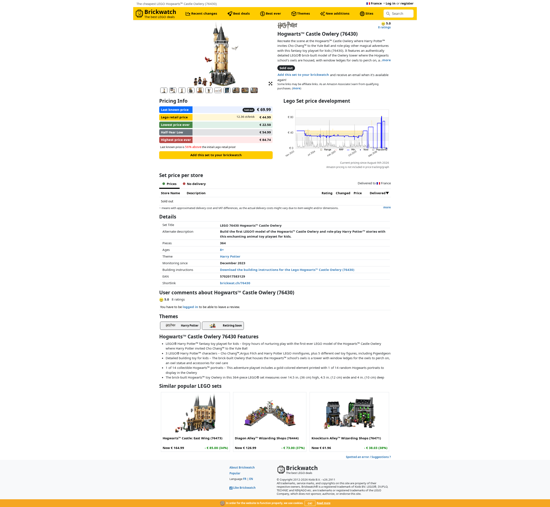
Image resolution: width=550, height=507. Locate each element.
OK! (310, 503)
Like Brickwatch (244, 488)
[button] (270, 83)
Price (358, 193)
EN (251, 479)
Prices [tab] (171, 184)
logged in (190, 307)
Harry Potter (230, 256)
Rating (327, 193)
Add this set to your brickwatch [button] (303, 74)
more (386, 60)
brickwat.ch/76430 (235, 283)
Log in (391, 3)
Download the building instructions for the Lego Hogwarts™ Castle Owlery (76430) (287, 269)
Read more (323, 503)
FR (244, 479)
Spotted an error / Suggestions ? (368, 457)
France (376, 3)
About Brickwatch (242, 467)
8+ (222, 249)
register (407, 3)
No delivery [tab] (196, 184)
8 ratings (384, 27)
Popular (234, 473)
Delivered (378, 193)
